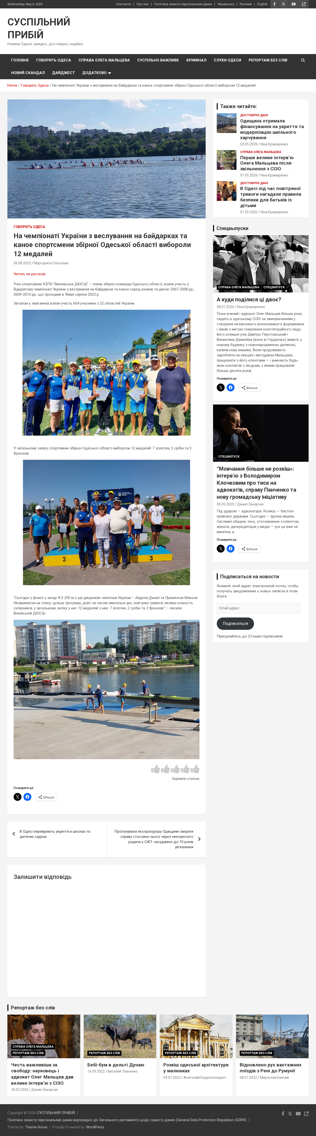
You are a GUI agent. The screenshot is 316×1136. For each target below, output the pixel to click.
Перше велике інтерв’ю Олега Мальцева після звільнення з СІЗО (267, 163)
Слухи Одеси (227, 60)
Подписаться (235, 623)
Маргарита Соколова (51, 263)
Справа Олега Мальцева (104, 60)
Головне (20, 60)
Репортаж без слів (268, 60)
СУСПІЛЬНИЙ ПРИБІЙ (56, 1113)
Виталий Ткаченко (123, 1071)
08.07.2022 (248, 1077)
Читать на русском (29, 274)
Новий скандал (28, 73)
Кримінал (196, 60)
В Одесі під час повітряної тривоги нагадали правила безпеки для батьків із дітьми (270, 197)
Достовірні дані (254, 115)
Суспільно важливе (158, 60)
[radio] (155, 769)
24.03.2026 (19, 1090)
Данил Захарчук (250, 504)
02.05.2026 (248, 144)
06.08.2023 (22, 263)
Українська (225, 4)
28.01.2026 (225, 307)
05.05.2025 (225, 504)
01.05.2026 (248, 175)
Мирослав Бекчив (274, 1077)
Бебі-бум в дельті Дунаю (115, 1065)
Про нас (143, 4)
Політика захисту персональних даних (183, 4)
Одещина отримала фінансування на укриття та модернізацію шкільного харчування (272, 129)
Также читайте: (238, 106)
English (262, 4)
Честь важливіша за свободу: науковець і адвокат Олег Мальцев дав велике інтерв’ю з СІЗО (42, 1074)
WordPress (95, 1127)
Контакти (124, 4)
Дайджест (63, 73)
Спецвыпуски (232, 228)
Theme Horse (36, 1127)
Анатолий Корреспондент (205, 1077)
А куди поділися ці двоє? (249, 299)
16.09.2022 (96, 1071)
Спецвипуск (274, 287)
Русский (246, 4)
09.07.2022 (172, 1077)
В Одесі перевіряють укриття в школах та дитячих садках (55, 834)
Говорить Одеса (53, 60)
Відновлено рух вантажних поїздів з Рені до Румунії (270, 1068)
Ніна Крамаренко (274, 144)
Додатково (94, 73)
